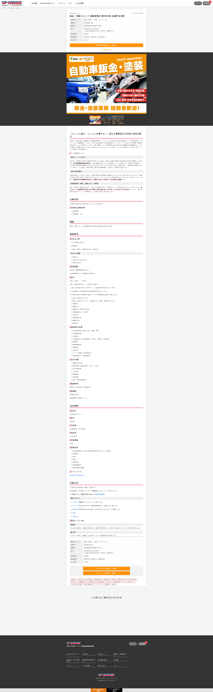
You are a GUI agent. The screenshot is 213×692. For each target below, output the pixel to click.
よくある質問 (80, 3)
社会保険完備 (91, 582)
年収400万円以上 (132, 579)
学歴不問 (113, 579)
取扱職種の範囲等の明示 (88, 660)
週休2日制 (121, 579)
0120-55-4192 (100, 494)
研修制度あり (118, 582)
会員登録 (207, 2)
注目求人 (73, 579)
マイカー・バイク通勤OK (102, 584)
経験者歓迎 (98, 579)
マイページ (61, 3)
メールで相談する (114, 690)
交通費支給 (82, 582)
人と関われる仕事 (76, 584)
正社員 (81, 579)
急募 (113, 584)
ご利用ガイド (102, 654)
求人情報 (115, 660)
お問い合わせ (102, 665)
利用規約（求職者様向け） (119, 654)
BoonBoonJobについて (47, 3)
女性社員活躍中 (88, 584)
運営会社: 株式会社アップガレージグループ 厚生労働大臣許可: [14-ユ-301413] (106, 679)
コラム (70, 3)
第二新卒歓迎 (89, 579)
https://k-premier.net (77, 475)
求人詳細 (17, 8)
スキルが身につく (129, 582)
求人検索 (34, 3)
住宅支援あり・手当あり (104, 582)
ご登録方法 (85, 654)
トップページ (4, 8)
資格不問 (106, 579)
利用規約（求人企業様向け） (73, 660)
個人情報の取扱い (103, 660)
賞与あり (73, 582)
